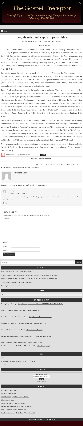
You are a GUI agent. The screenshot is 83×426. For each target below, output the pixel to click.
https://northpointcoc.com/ (42, 336)
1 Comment (57, 41)
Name (5, 242)
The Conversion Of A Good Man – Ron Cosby (16, 271)
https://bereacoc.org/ (35, 342)
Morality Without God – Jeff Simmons (14, 286)
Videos (3, 365)
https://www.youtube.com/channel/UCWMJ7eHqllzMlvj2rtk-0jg (40, 304)
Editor (48, 41)
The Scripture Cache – (9, 393)
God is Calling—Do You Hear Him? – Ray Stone (17, 282)
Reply (5, 203)
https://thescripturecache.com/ (28, 310)
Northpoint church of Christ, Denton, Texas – (17, 406)
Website (5, 250)
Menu (5, 31)
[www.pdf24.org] (3, 154)
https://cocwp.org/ (43, 346)
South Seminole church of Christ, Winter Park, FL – (19, 413)
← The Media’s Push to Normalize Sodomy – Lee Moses (20, 167)
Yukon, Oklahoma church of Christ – (13, 403)
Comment (6, 218)
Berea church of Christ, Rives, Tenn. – (14, 410)
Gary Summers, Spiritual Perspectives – (15, 397)
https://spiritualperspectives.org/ (40, 317)
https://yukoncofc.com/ (34, 330)
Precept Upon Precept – (9, 390)
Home (3, 358)
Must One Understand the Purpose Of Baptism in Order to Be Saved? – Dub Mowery (30, 275)
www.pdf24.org (41, 381)
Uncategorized (45, 159)
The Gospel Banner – (8, 400)
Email (5, 246)
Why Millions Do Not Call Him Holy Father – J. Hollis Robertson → (59, 165)
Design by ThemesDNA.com (41, 423)
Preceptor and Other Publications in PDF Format (18, 361)
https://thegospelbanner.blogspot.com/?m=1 (31, 323)
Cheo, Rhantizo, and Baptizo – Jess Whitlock (41, 37)
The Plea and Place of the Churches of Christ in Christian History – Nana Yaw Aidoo (29, 279)
